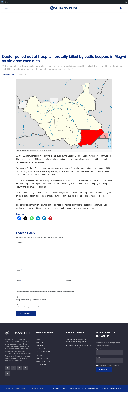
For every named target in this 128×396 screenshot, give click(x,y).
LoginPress (39, 355)
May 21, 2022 (24, 74)
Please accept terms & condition (109, 365)
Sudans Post (9, 74)
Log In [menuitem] (7, 2)
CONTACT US (40, 348)
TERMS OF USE (41, 364)
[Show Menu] (6, 8)
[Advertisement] (64, 32)
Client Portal (40, 342)
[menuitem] (2, 2)
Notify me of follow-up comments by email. (31, 299)
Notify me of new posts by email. (27, 307)
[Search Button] (121, 8)
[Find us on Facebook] (7, 368)
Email (19, 280)
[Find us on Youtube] (25, 368)
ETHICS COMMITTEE (43, 352)
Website (69, 280)
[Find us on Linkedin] (7, 373)
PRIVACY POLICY (42, 358)
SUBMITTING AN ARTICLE (45, 361)
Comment (20, 242)
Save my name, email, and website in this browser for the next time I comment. (46, 291)
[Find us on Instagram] (19, 368)
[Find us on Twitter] (13, 368)
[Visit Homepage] (64, 7)
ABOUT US (39, 339)
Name (19, 270)
